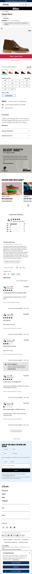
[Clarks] (5, 4)
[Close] (29, 553)
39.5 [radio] (5, 80)
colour (18, 274)
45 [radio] (12, 86)
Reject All (15, 567)
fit (8, 274)
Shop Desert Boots (8, 163)
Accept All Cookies (16, 571)
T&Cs (11, 475)
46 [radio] (19, 86)
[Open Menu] (29, 4)
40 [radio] (12, 80)
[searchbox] (9, 267)
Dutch (5, 461)
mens (7, 11)
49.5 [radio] (12, 89)
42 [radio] (5, 83)
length (13, 274)
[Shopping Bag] (26, 4)
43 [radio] (19, 83)
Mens (14, 449)
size (5, 274)
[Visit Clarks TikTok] (10, 527)
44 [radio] (27, 83)
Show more (6, 277)
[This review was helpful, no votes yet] (24, 308)
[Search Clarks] (20, 4)
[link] (30, 30)
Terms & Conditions (8, 539)
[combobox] (22, 280)
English (12, 461)
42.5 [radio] (12, 83)
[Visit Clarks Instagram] (7, 527)
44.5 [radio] (5, 86)
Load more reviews (16, 431)
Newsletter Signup (23, 542)
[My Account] (23, 4)
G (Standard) (8, 95)
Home (3, 11)
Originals (15, 453)
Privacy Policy (6, 475)
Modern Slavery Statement (10, 542)
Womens (6, 449)
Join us (16, 470)
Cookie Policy (25, 539)
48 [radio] (5, 89)
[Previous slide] (24, 205)
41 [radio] (19, 80)
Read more (5, 125)
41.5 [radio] (27, 80)
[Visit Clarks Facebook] (3, 527)
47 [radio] (27, 86)
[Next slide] (28, 205)
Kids (5, 453)
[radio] (10, 74)
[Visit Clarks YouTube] (14, 527)
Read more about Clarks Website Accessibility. (11, 549)
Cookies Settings (16, 562)
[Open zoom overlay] (2, 28)
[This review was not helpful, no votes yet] (27, 308)
